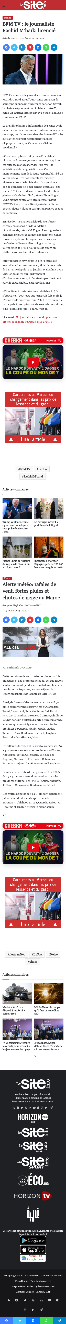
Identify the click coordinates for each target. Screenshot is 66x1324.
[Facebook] (6, 47)
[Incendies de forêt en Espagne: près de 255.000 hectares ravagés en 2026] (48, 547)
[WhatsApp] (46, 47)
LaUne (42, 469)
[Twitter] (14, 47)
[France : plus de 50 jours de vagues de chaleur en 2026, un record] (17, 547)
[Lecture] (33, 362)
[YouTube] (35, 1108)
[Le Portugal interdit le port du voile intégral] (48, 508)
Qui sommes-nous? (45, 1286)
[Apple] (39, 1108)
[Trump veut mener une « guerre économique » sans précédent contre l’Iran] (17, 508)
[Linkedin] (22, 47)
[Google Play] (47, 1108)
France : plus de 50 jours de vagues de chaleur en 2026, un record (16, 564)
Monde (7, 17)
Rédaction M (11, 38)
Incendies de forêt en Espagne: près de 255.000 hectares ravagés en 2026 (48, 564)
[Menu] (4, 6)
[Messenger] (38, 47)
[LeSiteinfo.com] (33, 5)
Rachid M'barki (33, 476)
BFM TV (25, 469)
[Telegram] (54, 47)
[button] (33, 362)
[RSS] (15, 1108)
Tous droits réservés (40, 1281)
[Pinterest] (30, 47)
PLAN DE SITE (43, 1291)
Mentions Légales (25, 1291)
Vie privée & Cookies (22, 1286)
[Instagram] (43, 1108)
